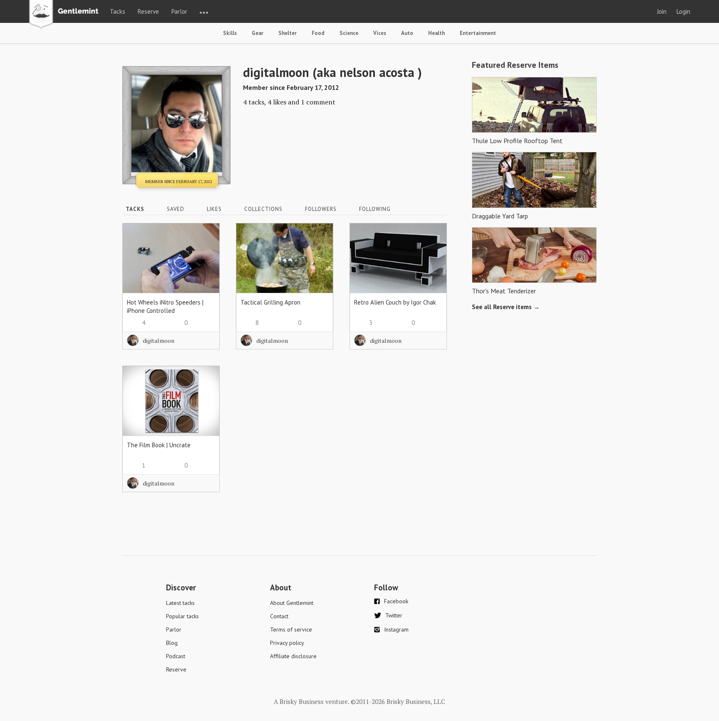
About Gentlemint (291, 603)
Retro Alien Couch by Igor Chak (395, 302)
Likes (214, 209)
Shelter (287, 33)
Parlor (179, 11)
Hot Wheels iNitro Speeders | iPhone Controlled (165, 306)
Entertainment (478, 33)
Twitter (393, 615)
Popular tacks (182, 616)
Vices (379, 33)
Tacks (117, 11)
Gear (257, 33)
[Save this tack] (204, 252)
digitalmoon (158, 340)
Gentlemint (66, 15)
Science (349, 33)
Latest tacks (180, 603)
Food (318, 33)
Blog (172, 643)
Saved (175, 209)
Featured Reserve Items (515, 64)
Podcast (175, 656)
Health (436, 33)
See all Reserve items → (506, 307)
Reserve (148, 11)
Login (683, 11)
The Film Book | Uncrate (159, 445)
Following (375, 209)
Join (662, 11)
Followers (321, 209)
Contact (279, 616)
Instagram (396, 629)
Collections (263, 209)
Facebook (396, 601)
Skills (230, 33)
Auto (407, 33)
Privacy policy (287, 643)
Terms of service (291, 629)
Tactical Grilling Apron (270, 302)
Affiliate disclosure (293, 656)
